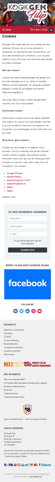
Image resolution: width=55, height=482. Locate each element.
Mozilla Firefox (14, 176)
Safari (10, 187)
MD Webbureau (36, 477)
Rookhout (8, 390)
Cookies (7, 337)
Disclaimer (8, 333)
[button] (6, 30)
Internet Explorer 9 (16, 183)
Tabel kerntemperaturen (14, 397)
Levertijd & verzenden (13, 347)
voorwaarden (27, 243)
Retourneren (9, 354)
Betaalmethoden (11, 344)
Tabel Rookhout (11, 393)
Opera (10, 190)
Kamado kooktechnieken (14, 386)
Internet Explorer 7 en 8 (18, 180)
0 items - (40, 29)
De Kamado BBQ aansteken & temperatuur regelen (25, 383)
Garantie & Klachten (12, 351)
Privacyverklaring (11, 340)
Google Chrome (14, 173)
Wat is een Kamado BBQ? (14, 379)
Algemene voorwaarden (14, 330)
